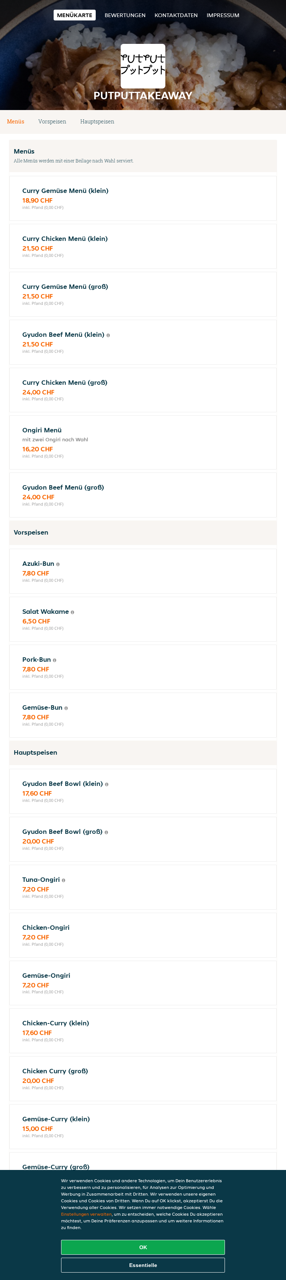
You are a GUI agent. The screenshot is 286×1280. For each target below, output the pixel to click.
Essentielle (143, 1265)
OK (143, 1247)
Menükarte (74, 15)
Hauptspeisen (97, 121)
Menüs (15, 121)
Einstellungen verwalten (86, 1214)
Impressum (223, 15)
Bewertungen (125, 15)
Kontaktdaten (176, 15)
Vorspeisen (52, 121)
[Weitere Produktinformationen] (108, 335)
